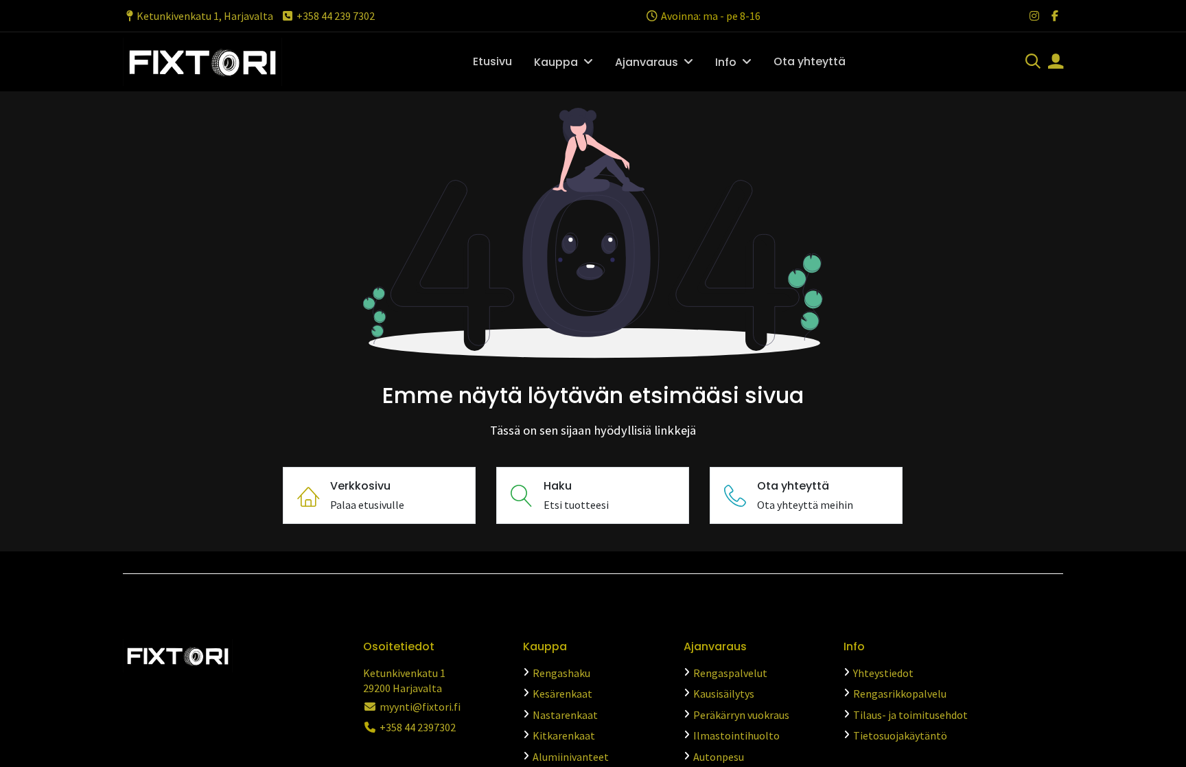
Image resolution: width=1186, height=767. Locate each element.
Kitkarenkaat (564, 735)
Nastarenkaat (565, 715)
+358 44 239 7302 (335, 16)
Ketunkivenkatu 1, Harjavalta (205, 16)
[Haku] (1032, 62)
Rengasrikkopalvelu (899, 693)
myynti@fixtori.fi (420, 706)
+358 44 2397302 (418, 727)
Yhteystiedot (883, 673)
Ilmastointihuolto (736, 735)
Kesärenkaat (562, 693)
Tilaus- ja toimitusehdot (910, 715)
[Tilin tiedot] (1055, 62)
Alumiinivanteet (571, 757)
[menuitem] (492, 62)
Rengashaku (561, 673)
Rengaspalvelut (730, 673)
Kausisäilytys (723, 693)
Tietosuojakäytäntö (900, 735)
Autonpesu (718, 757)
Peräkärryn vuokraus (741, 715)
